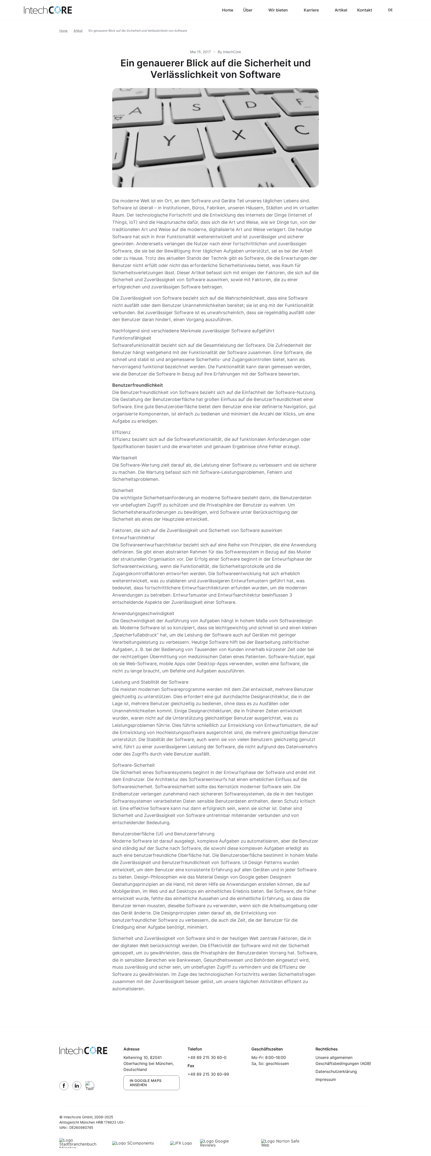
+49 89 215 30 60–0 (207, 1057)
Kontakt (364, 9)
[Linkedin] (76, 1085)
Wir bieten (278, 9)
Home (227, 9)
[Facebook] (63, 1085)
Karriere (311, 9)
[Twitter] (89, 1085)
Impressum (326, 1079)
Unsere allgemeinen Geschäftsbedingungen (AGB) (343, 1060)
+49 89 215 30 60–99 (208, 1074)
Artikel (341, 9)
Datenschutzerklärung (336, 1071)
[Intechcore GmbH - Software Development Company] (48, 10)
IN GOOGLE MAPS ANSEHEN (146, 1082)
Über (247, 9)
